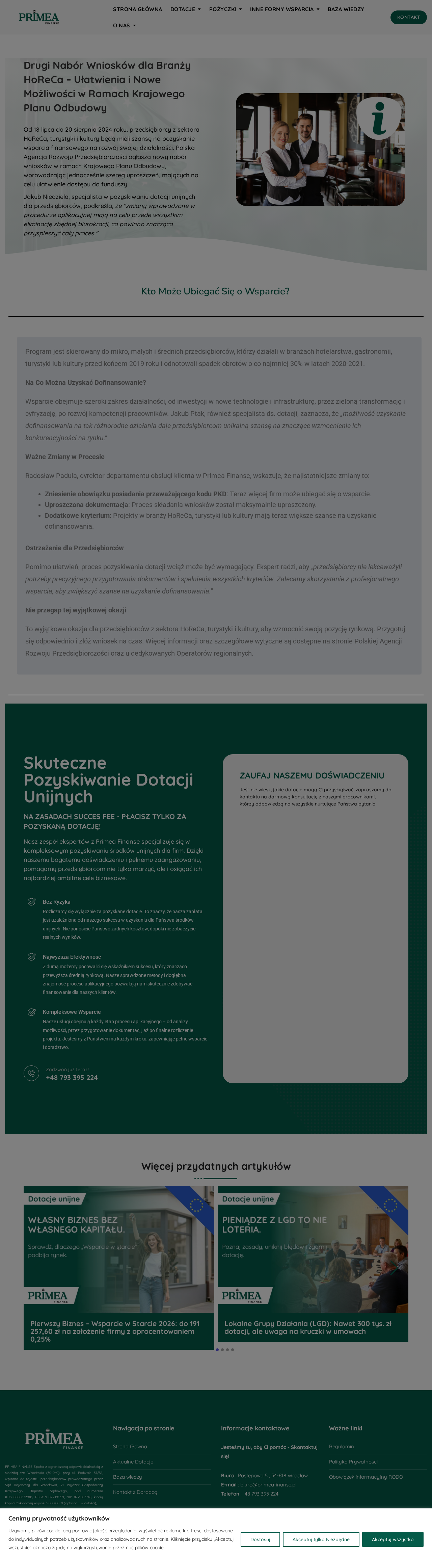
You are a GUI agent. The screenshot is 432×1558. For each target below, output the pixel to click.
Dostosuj (260, 1539)
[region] (216, 1533)
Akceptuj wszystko (393, 1539)
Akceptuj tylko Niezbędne (321, 1539)
